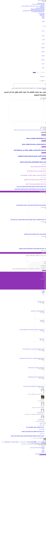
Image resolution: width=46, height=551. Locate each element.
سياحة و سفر (23, 441)
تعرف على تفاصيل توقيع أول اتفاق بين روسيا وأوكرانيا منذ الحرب (33, 349)
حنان (43, 392)
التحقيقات (42, 47)
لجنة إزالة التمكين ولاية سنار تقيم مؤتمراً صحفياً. (36, 377)
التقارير (43, 43)
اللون (34, 441)
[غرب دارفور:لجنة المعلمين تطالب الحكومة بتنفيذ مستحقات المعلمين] (37, 246)
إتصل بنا (43, 448)
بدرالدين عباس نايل (41, 419)
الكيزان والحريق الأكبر (40, 3)
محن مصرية (42, 320)
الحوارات (42, 55)
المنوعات (42, 59)
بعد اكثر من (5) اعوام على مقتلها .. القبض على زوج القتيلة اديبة (30, 150)
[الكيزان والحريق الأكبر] (39, 300)
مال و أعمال (7, 441)
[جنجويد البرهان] (39, 337)
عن (12, 441)
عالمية (43, 67)
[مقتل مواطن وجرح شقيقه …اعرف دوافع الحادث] (39, 366)
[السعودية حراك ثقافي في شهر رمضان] (39, 309)
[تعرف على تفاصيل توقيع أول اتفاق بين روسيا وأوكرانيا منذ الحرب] (39, 347)
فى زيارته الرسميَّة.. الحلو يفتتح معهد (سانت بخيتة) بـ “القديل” (33, 386)
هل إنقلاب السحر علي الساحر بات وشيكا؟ (37, 8)
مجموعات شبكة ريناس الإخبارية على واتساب (37, 447)
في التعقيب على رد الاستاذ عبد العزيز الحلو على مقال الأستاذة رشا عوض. (32, 329)
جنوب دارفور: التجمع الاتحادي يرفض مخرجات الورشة (33, 162)
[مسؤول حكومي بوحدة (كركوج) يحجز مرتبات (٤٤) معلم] (37, 231)
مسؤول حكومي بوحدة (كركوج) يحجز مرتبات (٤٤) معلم (35, 234)
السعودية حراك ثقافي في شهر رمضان (38, 4)
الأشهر (43, 291)
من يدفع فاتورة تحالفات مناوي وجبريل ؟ (38, 11)
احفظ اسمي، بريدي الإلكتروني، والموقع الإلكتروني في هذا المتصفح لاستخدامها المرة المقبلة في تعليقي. (28, 268)
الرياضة (43, 63)
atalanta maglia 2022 (40, 412)
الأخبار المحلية (41, 88)
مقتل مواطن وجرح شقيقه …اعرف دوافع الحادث (36, 367)
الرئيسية (43, 35)
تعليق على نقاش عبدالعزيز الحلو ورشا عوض (37, 9)
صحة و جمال (15, 441)
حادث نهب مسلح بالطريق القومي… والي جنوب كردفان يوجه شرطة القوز (31, 358)
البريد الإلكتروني (43, 265)
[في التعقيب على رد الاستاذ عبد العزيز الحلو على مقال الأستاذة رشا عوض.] (39, 328)
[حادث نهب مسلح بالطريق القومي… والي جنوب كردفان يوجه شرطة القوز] (39, 357)
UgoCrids (42, 399)
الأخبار (43, 39)
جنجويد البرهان (42, 6)
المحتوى (31, 441)
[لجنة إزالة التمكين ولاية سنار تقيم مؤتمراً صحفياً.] (39, 375)
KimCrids (42, 405)
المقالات (43, 51)
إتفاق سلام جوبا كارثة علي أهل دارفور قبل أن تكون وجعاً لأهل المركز (33, 10)
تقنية (28, 441)
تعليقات (43, 292)
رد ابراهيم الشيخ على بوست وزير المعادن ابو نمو (34, 144)
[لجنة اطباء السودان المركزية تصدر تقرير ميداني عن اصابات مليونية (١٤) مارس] (37, 202)
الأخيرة (43, 290)
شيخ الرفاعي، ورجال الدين (40, 7)
